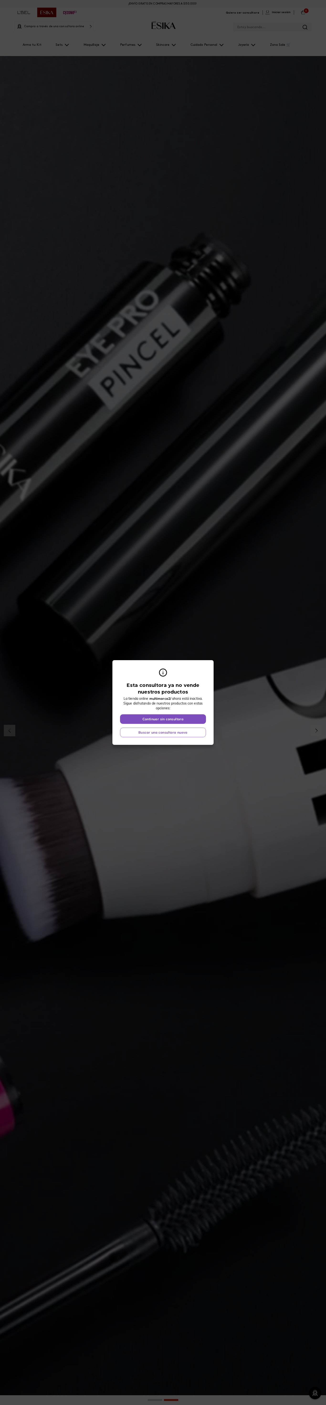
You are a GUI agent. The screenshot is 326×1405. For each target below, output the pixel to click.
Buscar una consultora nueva (163, 732)
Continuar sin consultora (163, 719)
